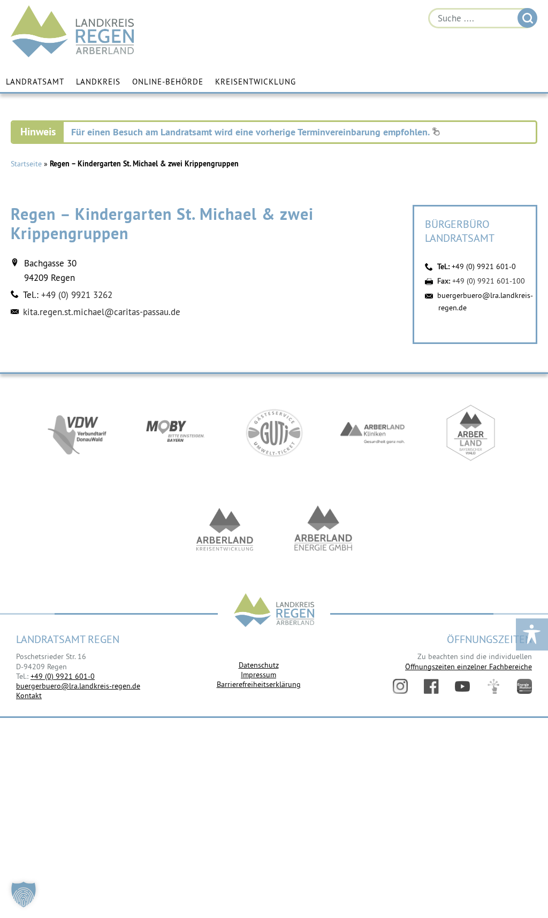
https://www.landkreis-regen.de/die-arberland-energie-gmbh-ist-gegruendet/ (323, 529)
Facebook (431, 686)
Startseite (26, 164)
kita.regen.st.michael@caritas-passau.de (101, 312)
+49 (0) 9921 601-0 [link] (63, 676)
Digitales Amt (493, 686)
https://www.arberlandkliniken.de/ (372, 433)
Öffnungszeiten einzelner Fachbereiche (468, 666)
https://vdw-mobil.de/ (77, 433)
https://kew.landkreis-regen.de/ (225, 529)
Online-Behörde (167, 81)
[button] (23, 894)
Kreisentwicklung (255, 81)
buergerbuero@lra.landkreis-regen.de (78, 686)
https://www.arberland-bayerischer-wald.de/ (471, 433)
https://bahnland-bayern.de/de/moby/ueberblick (175, 433)
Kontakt (29, 695)
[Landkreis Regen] (274, 611)
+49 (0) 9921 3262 (76, 295)
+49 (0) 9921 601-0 (484, 266)
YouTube (462, 686)
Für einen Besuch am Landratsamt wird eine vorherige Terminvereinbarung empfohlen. (251, 132)
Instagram (400, 686)
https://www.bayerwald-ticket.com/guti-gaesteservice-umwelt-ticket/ (274, 433)
